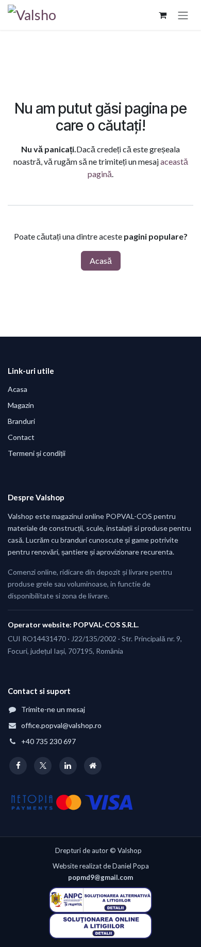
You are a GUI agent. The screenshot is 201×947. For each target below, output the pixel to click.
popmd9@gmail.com (100, 877)
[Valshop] (93, 766)
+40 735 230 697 (48, 741)
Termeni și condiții (36, 453)
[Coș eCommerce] (162, 15)
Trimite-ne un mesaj (53, 709)
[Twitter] (43, 766)
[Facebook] (18, 766)
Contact (21, 437)
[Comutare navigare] (183, 15)
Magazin (21, 405)
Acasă (101, 260)
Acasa (17, 389)
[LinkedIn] (68, 766)
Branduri (21, 421)
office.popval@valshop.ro (61, 725)
